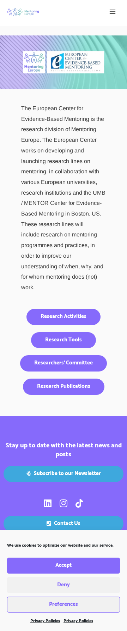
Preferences (63, 604)
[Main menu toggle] (112, 11)
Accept (63, 565)
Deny (63, 584)
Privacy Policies (45, 621)
